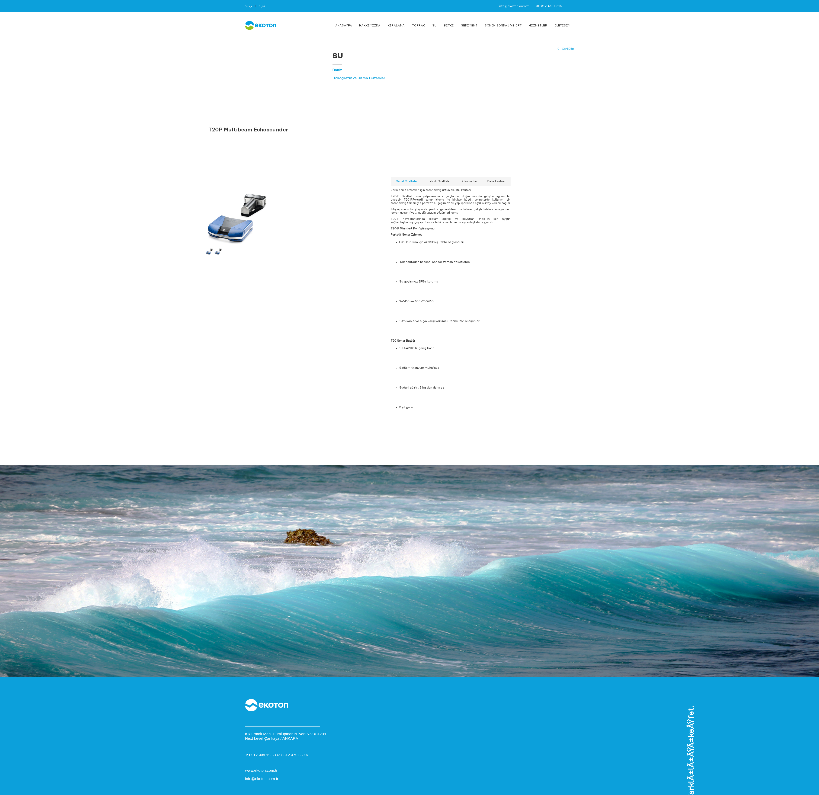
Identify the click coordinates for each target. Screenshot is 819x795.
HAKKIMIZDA (369, 25)
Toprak (418, 25)
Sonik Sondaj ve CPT (503, 25)
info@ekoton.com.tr (514, 6)
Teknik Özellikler (439, 181)
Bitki (449, 25)
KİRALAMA (396, 25)
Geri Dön (568, 49)
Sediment (469, 25)
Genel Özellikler (407, 181)
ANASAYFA (343, 25)
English (262, 6)
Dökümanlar (469, 181)
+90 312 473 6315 (548, 6)
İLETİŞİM (563, 25)
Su (434, 25)
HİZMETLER (538, 25)
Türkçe (248, 6)
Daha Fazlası (496, 181)
